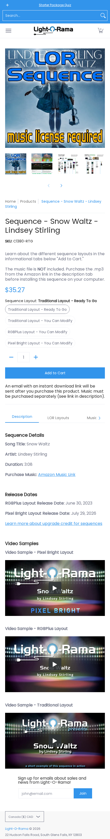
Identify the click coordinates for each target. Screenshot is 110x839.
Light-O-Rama (16, 829)
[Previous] (8, 98)
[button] (100, 30)
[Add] (36, 357)
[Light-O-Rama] (53, 30)
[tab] (22, 418)
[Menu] (8, 30)
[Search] (103, 15)
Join (82, 793)
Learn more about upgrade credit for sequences (53, 523)
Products (28, 201)
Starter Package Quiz (55, 5)
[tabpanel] (55, 596)
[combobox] (51, 15)
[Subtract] (11, 357)
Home (10, 201)
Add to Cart (55, 373)
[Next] (101, 98)
